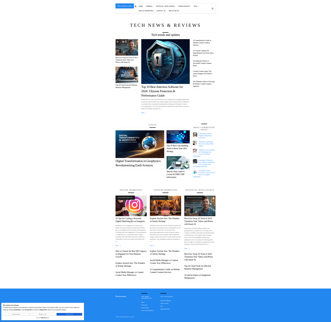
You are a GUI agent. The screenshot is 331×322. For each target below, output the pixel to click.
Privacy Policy (145, 307)
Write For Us (174, 10)
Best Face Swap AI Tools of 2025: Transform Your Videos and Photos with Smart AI (127, 59)
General (149, 6)
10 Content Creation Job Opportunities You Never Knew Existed (203, 53)
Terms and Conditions (147, 310)
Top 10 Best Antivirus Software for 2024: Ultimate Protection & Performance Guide (162, 91)
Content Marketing (159, 197)
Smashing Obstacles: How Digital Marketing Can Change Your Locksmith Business (204, 163)
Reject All (42, 314)
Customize (16, 314)
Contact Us (161, 10)
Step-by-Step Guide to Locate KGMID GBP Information (176, 174)
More (142, 112)
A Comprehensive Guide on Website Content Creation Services (202, 42)
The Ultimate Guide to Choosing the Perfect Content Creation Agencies (203, 83)
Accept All (69, 314)
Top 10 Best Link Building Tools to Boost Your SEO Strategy (177, 148)
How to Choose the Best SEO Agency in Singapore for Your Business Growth (131, 254)
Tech (195, 6)
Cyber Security (184, 6)
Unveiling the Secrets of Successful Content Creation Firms (202, 63)
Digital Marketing (146, 10)
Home (141, 6)
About (142, 302)
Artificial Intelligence (165, 6)
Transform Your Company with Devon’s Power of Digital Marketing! (204, 173)
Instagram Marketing (125, 197)
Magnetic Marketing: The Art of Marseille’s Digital (206, 144)
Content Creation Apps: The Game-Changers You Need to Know (202, 73)
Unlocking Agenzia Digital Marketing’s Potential (205, 135)
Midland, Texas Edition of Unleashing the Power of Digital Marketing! (204, 153)
